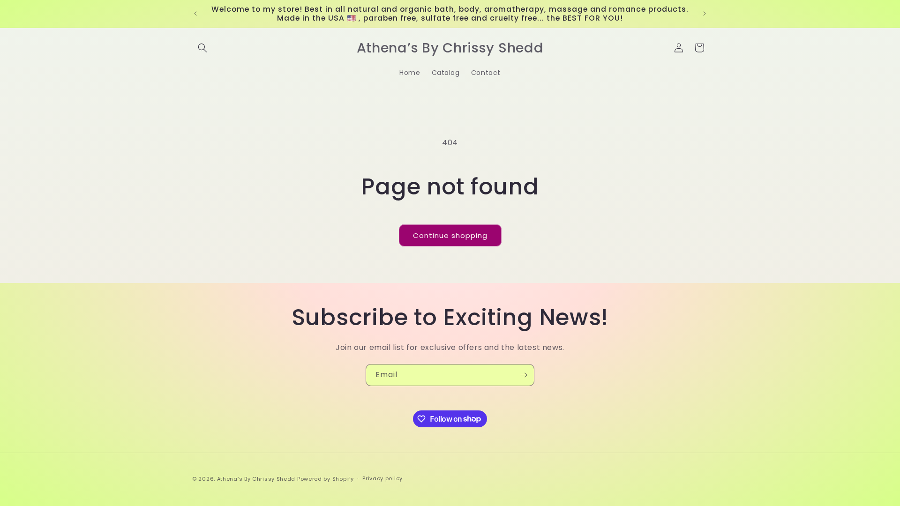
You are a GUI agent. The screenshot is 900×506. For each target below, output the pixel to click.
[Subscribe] (523, 375)
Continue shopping (450, 235)
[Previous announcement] (195, 13)
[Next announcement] (704, 13)
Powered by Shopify (325, 479)
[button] (202, 47)
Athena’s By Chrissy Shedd (256, 479)
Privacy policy (382, 478)
